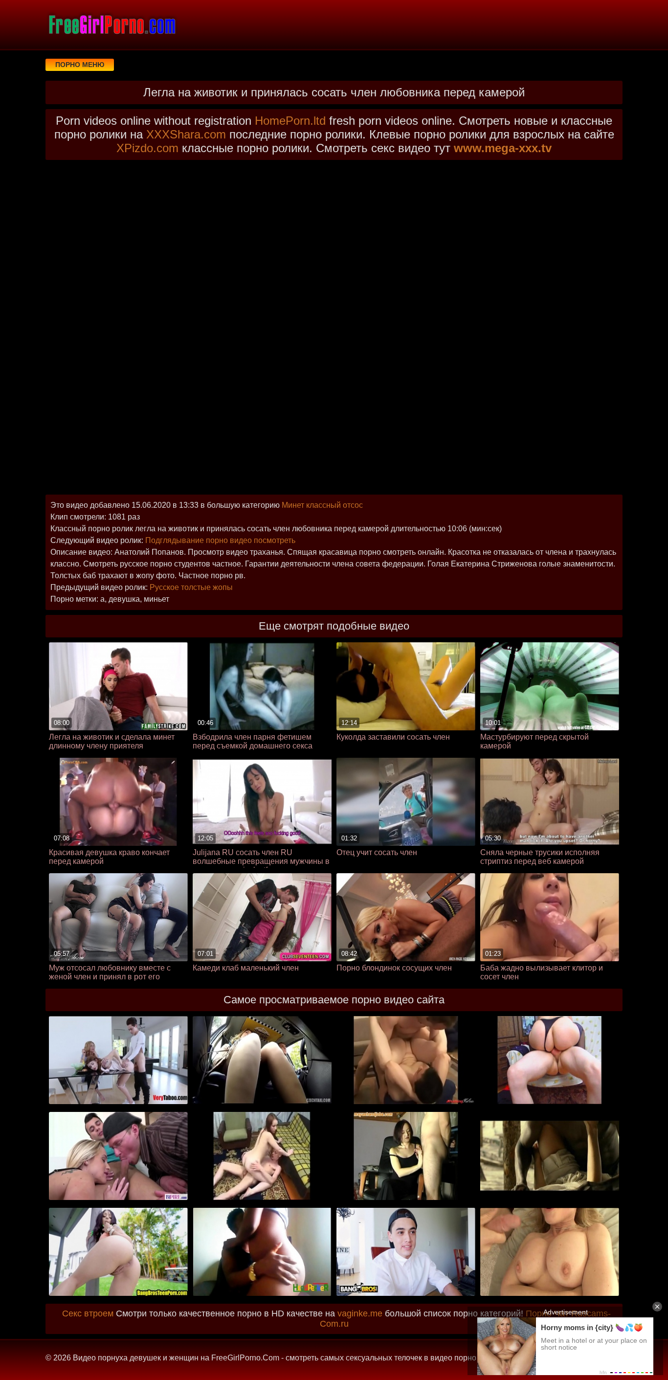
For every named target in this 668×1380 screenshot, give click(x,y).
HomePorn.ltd (290, 120)
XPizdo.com (147, 148)
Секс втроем (87, 1313)
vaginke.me (359, 1313)
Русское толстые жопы (191, 587)
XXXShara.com (186, 134)
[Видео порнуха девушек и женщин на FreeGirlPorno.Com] (111, 24)
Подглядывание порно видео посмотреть (220, 540)
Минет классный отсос (322, 505)
